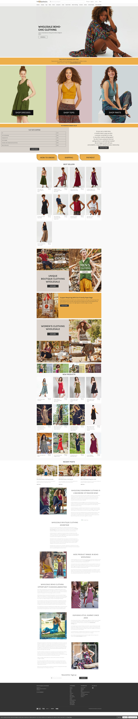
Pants (50, 4)
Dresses (42, 4)
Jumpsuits (58, 4)
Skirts (53, 4)
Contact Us (82, 693)
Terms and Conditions (84, 694)
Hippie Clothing (72, 702)
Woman (38, 4)
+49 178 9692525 (40, 692)
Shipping (82, 688)
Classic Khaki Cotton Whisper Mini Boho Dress (74, 400)
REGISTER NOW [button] (103, 147)
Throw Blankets (98, 4)
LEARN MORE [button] (34, 149)
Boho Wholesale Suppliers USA (88, 479)
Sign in (88, 1)
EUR (96, 1)
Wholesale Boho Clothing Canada (45, 479)
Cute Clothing (72, 701)
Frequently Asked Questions (85, 692)
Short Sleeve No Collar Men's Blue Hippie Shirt (57, 217)
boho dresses (88, 560)
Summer (81, 4)
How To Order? (83, 687)
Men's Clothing (75, 4)
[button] (23, 94)
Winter (85, 4)
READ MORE (64, 305)
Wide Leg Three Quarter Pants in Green (40, 190)
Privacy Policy (83, 695)
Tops (46, 4)
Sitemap (82, 696)
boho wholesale (79, 636)
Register (92, 1)
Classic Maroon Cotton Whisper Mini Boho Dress (58, 400)
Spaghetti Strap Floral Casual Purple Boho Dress (58, 190)
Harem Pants (68, 4)
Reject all (125, 717)
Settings (119, 717)
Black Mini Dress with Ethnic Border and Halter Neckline (58, 428)
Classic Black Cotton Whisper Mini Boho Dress (91, 400)
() (100, 1)
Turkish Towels (91, 4)
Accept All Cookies (132, 717)
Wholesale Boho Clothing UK (66, 479)
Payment (82, 689)
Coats (63, 4)
